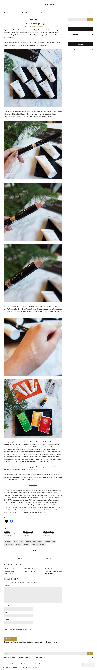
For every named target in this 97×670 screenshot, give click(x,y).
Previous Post (18, 558)
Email (6, 613)
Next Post (47, 558)
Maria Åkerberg (37, 541)
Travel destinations (40, 13)
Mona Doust (48, 4)
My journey (33, 19)
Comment (7, 585)
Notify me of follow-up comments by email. (18, 629)
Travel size (35, 544)
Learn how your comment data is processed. (43, 642)
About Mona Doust (9, 13)
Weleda (42, 544)
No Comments (38, 26)
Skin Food (26, 544)
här (19, 30)
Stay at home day (30, 572)
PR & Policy (28, 13)
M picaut (28, 541)
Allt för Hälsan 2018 (48, 531)
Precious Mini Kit (50, 541)
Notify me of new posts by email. (14, 635)
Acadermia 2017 (28, 531)
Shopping (18, 544)
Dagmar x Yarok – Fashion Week (10, 573)
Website (7, 619)
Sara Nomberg (9, 544)
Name (6, 606)
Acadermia (7, 531)
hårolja (15, 541)
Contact (20, 13)
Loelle (21, 541)
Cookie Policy (36, 667)
